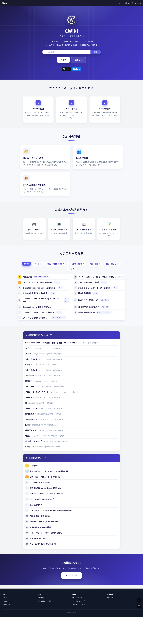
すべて (26, 264)
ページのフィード (78, 601)
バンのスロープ (31, 353)
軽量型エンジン (31, 430)
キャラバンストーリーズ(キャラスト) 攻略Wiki (97, 277)
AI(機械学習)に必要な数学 (88, 307)
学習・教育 (94, 264)
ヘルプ (120, 3)
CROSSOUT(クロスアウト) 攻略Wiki (38, 282)
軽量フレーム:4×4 (33, 435)
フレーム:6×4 (31, 408)
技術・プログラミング (56, 264)
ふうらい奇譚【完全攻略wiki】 (35, 293)
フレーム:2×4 (31, 370)
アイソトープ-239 (32, 386)
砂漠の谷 (29, 381)
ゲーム (37, 264)
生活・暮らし (112, 264)
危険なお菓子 (30, 413)
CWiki (4, 2)
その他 (71, 269)
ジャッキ (29, 364)
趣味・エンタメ (78, 264)
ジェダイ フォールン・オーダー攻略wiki (94, 287)
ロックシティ (30, 446)
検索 (95, 52)
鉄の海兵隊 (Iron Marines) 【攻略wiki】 (39, 287)
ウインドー (30, 348)
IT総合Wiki (27, 277)
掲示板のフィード (78, 604)
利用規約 (41, 598)
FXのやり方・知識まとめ (88, 300)
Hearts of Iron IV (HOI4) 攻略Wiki (37, 307)
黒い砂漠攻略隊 (84, 293)
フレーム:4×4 (31, 359)
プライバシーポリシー (45, 601)
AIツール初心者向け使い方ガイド (36, 317)
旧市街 (28, 424)
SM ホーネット (31, 419)
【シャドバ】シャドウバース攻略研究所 (39, 312)
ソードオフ (30, 397)
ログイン (138, 3)
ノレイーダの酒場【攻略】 (89, 282)
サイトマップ (77, 598)
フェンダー (30, 375)
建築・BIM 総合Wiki (86, 312)
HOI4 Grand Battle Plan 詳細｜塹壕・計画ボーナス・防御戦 (50, 342)
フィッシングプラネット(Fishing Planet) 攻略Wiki (41, 300)
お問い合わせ (71, 575)
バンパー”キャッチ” (33, 441)
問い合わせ (129, 3)
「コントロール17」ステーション (39, 392)
